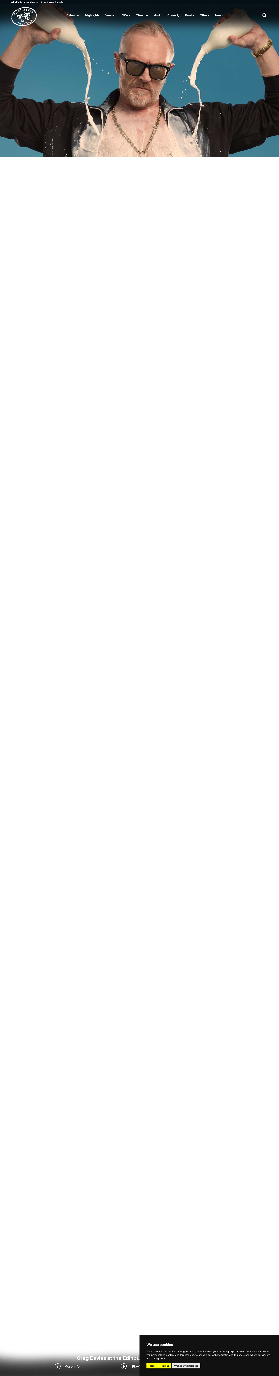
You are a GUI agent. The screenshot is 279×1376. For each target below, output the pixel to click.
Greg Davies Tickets (52, 2)
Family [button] (189, 15)
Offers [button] (126, 15)
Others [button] (204, 15)
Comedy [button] (173, 15)
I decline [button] (165, 1366)
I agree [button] (152, 1366)
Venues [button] (110, 15)
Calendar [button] (72, 15)
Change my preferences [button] (186, 1366)
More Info (72, 1366)
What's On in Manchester (25, 2)
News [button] (219, 15)
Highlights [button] (92, 15)
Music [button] (158, 15)
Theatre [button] (142, 15)
